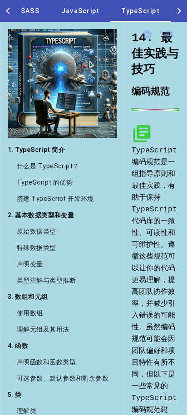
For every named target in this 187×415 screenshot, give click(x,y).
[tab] (30, 11)
